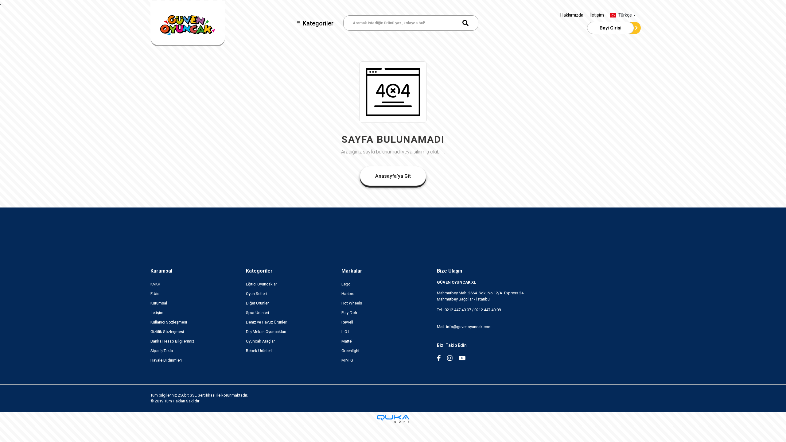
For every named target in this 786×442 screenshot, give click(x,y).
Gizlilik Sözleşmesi (167, 331)
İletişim (597, 15)
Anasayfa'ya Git (393, 176)
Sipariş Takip (161, 350)
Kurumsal (161, 271)
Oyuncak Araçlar (260, 341)
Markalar (351, 271)
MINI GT (348, 360)
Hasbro (348, 293)
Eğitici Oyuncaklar (261, 284)
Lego (346, 284)
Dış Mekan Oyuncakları (266, 331)
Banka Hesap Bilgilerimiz (172, 341)
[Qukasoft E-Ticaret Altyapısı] (393, 419)
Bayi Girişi (610, 28)
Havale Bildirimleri (166, 360)
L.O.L (345, 331)
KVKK (155, 284)
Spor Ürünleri (257, 312)
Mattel (346, 341)
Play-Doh (349, 312)
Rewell (347, 322)
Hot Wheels (351, 303)
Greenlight (350, 350)
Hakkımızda (571, 15)
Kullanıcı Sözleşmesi (168, 322)
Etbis (154, 293)
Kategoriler (318, 23)
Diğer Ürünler (257, 303)
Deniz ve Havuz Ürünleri (266, 322)
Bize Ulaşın (449, 271)
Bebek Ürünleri (259, 350)
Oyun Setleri (256, 293)
